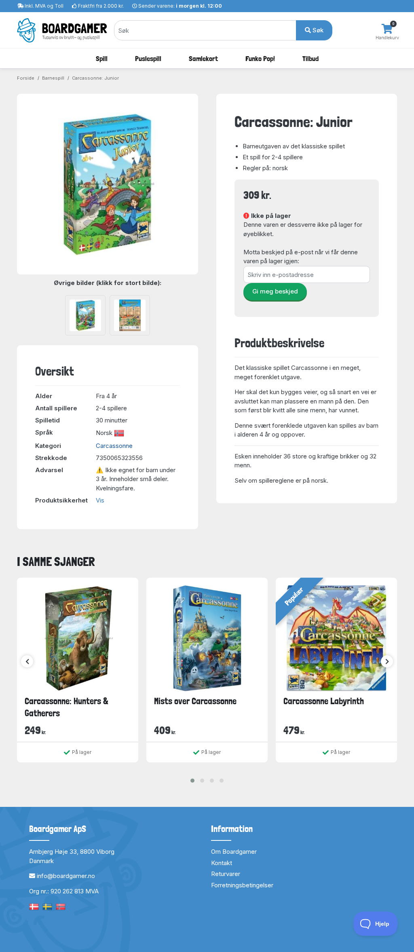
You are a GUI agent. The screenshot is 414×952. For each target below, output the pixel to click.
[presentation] (27, 661)
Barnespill (53, 78)
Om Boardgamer (234, 851)
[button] (192, 781)
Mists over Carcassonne (195, 701)
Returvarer (225, 874)
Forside (25, 78)
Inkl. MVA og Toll (44, 6)
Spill (102, 58)
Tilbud (310, 58)
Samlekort (203, 58)
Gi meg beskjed (275, 291)
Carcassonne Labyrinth (323, 701)
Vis (100, 500)
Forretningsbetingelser (242, 885)
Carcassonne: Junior (95, 78)
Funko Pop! (260, 58)
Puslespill (148, 58)
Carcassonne (114, 446)
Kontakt (221, 863)
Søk (317, 30)
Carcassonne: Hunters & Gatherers (66, 707)
